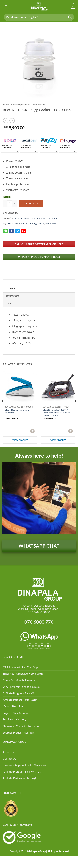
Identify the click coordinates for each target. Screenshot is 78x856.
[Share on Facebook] (11, 231)
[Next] (75, 408)
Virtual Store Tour (13, 706)
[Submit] (70, 17)
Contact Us (9, 758)
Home (6, 104)
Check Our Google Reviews (19, 680)
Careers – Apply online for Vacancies (24, 765)
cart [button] (32, 431)
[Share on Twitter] (17, 231)
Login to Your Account (16, 713)
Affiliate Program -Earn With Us (22, 771)
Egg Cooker (39, 223)
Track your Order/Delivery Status (23, 673)
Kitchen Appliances (20, 104)
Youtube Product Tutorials (18, 732)
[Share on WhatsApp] (5, 231)
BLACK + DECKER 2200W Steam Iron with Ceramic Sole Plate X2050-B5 (56, 412)
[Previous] (3, 408)
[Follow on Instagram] (36, 646)
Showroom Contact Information (21, 726)
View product (20, 439)
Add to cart (31, 203)
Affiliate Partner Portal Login (20, 699)
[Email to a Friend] (23, 231)
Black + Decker (15, 223)
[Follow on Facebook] (30, 646)
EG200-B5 (28, 223)
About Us (8, 752)
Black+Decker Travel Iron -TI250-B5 (17, 411)
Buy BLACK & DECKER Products (29, 218)
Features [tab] (11, 288)
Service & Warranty (14, 719)
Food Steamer (39, 104)
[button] (5, 6)
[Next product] (5, 120)
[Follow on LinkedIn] (42, 646)
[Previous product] (12, 120)
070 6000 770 (39, 622)
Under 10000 (51, 223)
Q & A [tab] (9, 303)
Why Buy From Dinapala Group (21, 686)
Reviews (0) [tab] (12, 296)
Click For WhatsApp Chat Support (23, 667)
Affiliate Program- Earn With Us (22, 693)
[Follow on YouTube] (48, 646)
